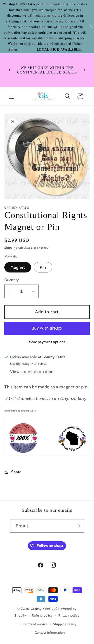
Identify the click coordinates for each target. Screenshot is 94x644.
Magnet (17, 267)
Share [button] (16, 471)
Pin (43, 267)
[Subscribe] (77, 526)
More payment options (47, 342)
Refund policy (42, 615)
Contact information (50, 632)
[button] (11, 96)
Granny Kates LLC (44, 609)
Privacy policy (69, 615)
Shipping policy (65, 624)
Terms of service (35, 624)
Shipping (10, 247)
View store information (32, 371)
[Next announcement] (84, 70)
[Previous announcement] (9, 70)
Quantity (11, 280)
